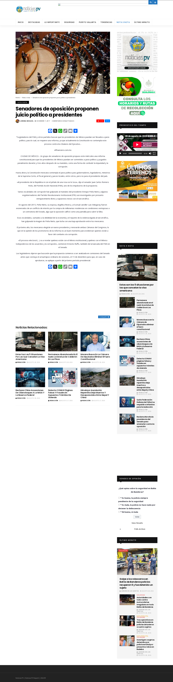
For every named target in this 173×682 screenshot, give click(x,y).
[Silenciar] (150, 153)
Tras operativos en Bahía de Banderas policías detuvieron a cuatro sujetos (145, 623)
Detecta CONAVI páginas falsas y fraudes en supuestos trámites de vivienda (60, 394)
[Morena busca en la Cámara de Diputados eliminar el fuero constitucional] (95, 341)
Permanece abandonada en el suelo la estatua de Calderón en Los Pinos (63, 357)
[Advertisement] (63, 292)
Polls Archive (139, 529)
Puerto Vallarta (87, 22)
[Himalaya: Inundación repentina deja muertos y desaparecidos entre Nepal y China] (95, 377)
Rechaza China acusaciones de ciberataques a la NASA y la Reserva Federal (30, 392)
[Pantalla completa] (154, 153)
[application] (137, 144)
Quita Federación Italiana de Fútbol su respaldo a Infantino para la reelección (146, 403)
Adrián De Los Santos (130, 591)
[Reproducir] (120, 153)
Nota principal (142, 616)
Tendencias (106, 22)
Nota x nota (123, 22)
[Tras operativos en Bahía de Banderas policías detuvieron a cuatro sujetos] (127, 620)
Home (18, 97)
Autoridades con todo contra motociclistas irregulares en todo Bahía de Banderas (145, 602)
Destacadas (34, 22)
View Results (137, 523)
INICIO (21, 22)
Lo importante (52, 22)
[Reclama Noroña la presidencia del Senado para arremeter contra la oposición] (127, 419)
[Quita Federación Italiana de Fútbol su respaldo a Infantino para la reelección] (127, 402)
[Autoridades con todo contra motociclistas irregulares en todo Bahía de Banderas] (127, 599)
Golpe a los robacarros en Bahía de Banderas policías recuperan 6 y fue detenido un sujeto (136, 583)
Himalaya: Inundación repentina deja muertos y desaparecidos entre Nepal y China (95, 394)
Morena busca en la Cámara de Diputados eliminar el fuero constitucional (95, 357)
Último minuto (142, 22)
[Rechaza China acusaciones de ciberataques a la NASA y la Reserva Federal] (30, 377)
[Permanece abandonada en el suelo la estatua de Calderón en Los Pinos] (63, 341)
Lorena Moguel (26, 121)
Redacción (21, 362)
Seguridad (69, 22)
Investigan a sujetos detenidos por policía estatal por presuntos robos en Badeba (146, 645)
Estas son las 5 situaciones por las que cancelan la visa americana (30, 357)
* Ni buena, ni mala (129, 512)
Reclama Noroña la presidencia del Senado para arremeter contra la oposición (145, 422)
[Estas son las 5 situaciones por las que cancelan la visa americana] (30, 341)
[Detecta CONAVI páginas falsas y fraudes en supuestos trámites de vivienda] (63, 377)
